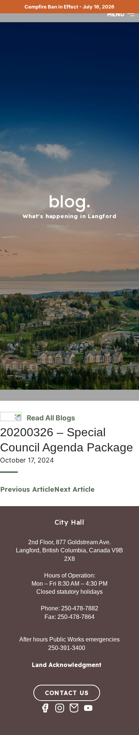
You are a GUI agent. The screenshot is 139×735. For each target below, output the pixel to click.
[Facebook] (48, 714)
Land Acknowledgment (67, 664)
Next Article (74, 489)
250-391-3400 (66, 648)
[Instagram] (62, 714)
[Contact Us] (77, 714)
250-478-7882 (79, 608)
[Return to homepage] (33, 21)
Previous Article (27, 489)
